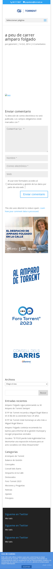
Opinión (8, 494)
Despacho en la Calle (14, 473)
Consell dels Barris (13, 468)
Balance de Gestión (13, 460)
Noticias (8, 489)
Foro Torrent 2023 (13, 481)
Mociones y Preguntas (15, 485)
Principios (9, 498)
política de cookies (25, 562)
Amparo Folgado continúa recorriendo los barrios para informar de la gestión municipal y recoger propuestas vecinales (25, 430)
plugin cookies (47, 565)
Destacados (10, 477)
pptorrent (13, 44)
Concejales (10, 464)
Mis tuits (9, 518)
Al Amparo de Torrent (14, 456)
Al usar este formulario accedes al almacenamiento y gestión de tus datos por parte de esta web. (27, 184)
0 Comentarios (39, 44)
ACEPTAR (26, 567)
